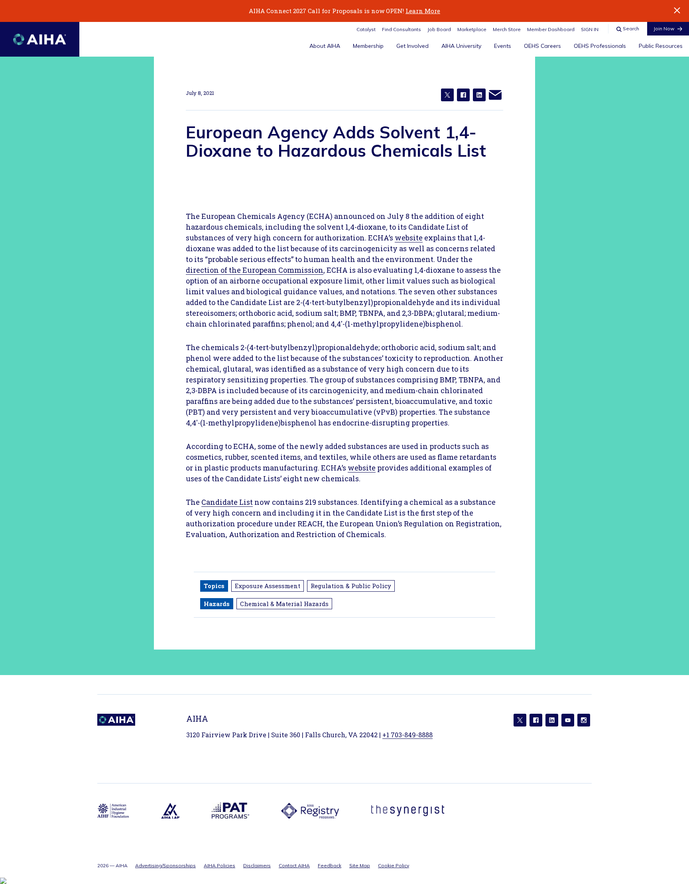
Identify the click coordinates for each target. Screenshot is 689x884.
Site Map (359, 865)
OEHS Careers (542, 45)
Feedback (329, 865)
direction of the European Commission (254, 270)
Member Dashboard (551, 29)
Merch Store (507, 29)
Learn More (423, 11)
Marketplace (471, 29)
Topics (214, 586)
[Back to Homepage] (39, 39)
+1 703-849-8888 (407, 734)
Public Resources (661, 45)
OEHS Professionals (600, 45)
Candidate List (227, 502)
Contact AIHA (294, 865)
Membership (368, 45)
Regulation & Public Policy (351, 586)
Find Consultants (401, 29)
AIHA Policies (219, 865)
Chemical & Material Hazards (284, 604)
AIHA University (461, 45)
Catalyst (366, 29)
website (409, 237)
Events (502, 45)
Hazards (217, 604)
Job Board (439, 29)
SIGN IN (589, 29)
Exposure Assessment (267, 586)
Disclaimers (257, 865)
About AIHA (324, 45)
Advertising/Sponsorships (165, 865)
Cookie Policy (393, 865)
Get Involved (412, 45)
